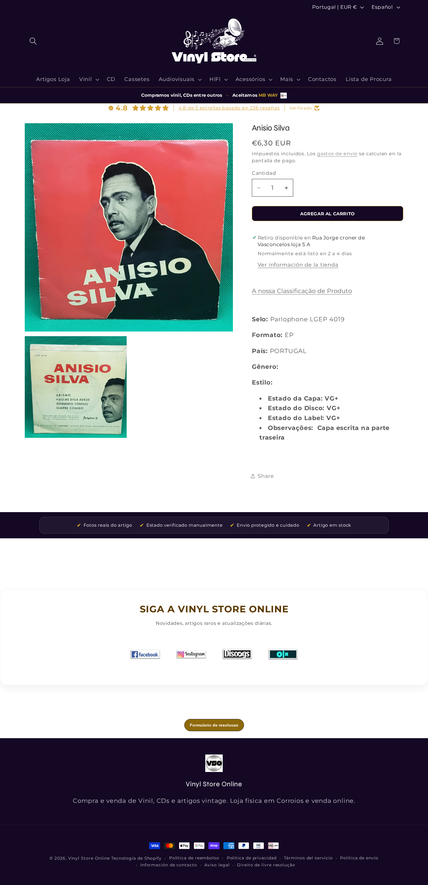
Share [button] (266, 476)
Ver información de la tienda (298, 264)
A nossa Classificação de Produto (302, 291)
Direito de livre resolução (266, 865)
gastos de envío (337, 153)
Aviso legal (216, 865)
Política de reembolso (194, 858)
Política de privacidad (252, 858)
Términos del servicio (308, 858)
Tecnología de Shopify (136, 858)
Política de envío (359, 858)
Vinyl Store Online (89, 858)
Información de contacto (168, 865)
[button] (33, 41)
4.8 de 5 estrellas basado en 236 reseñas (229, 108)
